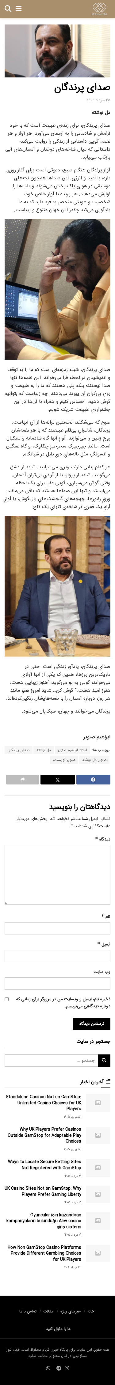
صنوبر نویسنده (64, 760)
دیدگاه (102, 839)
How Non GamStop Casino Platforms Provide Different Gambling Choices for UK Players (44, 1253)
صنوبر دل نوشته (94, 760)
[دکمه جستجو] (8, 9)
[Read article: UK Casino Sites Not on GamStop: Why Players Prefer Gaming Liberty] (98, 1194)
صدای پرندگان (18, 750)
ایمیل (103, 944)
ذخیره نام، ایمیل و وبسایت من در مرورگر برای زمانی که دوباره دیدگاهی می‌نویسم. (63, 1002)
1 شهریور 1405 (72, 1117)
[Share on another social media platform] (22, 779)
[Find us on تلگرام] (58, 1368)
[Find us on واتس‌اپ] (48, 1368)
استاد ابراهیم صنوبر (72, 750)
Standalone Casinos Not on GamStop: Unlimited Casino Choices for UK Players (43, 1103)
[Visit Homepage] (99, 9)
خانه (90, 1311)
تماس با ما (27, 1311)
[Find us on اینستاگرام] (67, 1368)
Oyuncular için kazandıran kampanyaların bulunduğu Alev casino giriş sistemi (43, 1221)
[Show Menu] (18, 9)
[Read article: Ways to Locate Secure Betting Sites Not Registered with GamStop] (98, 1168)
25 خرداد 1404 (98, 100)
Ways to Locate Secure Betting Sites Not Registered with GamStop (44, 1165)
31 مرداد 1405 (72, 1176)
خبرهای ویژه (70, 1311)
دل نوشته (43, 750)
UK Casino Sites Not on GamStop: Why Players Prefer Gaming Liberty (43, 1191)
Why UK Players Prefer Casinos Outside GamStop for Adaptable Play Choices (44, 1135)
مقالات (48, 1311)
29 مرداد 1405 (72, 1267)
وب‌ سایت (102, 971)
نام (105, 916)
